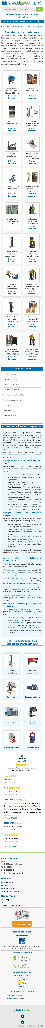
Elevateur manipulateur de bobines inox (32, 123)
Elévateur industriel (19, 26)
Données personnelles (12, 891)
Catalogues (7, 900)
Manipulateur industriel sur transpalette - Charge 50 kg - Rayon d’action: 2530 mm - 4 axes (32, 224)
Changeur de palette (32, 722)
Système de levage (10, 415)
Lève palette (8, 410)
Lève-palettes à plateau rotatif (15, 587)
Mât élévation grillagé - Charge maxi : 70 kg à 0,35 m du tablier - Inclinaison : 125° (32, 288)
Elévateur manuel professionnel (12, 187)
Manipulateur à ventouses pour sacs (16, 570)
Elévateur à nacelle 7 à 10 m (32, 89)
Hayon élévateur (9, 405)
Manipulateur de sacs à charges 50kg (12, 221)
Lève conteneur (12, 722)
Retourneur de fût (32, 747)
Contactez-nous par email (13, 873)
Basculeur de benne (32, 697)
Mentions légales (10, 888)
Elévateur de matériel (11, 384)
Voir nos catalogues (22, 923)
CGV (5, 885)
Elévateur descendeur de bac (14, 395)
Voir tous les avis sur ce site (22, 770)
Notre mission (8, 882)
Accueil (3, 26)
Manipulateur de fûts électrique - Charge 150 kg (32, 188)
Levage (9, 26)
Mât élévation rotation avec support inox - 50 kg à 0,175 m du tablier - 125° (12, 256)
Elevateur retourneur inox (13, 400)
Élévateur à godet (10, 374)
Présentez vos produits (13, 905)
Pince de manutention (32, 671)
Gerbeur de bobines (11, 747)
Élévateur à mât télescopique (12, 122)
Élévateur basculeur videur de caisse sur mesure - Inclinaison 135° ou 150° (32, 257)
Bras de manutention (12, 154)
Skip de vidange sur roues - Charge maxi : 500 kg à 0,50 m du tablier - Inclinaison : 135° (32, 354)
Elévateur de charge (10, 379)
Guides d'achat (9, 903)
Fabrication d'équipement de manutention (11, 286)
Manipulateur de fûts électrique (14, 595)
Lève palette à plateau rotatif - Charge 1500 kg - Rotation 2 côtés (12, 91)
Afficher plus (8, 846)
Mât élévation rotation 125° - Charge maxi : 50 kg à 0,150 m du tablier (11, 321)
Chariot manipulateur (11, 671)
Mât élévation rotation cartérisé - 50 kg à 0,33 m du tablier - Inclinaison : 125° (12, 354)
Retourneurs (11, 697)
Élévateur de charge (16, 617)
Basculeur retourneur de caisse (15, 578)
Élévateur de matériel (15, 622)
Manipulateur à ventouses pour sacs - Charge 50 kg (32, 157)
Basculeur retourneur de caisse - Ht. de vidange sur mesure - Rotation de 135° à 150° (32, 322)
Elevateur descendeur (11, 389)
